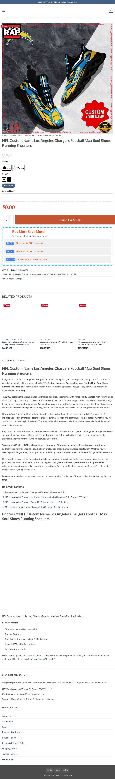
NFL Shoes (29, 135)
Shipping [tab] (21, 360)
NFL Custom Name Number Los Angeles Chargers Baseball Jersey (36, 507)
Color (5, 174)
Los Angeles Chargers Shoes (49, 135)
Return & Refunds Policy (14, 743)
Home (4, 135)
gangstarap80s (41, 659)
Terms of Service (10, 753)
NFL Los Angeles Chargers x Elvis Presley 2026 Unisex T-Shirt (92, 343)
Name (69, 274)
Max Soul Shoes (60, 274)
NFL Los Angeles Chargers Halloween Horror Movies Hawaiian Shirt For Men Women (46, 497)
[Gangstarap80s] (57, 10)
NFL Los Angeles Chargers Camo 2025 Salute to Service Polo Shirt (36, 502)
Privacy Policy (9, 737)
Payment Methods (11, 732)
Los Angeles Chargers (20, 274)
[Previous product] (9, 155)
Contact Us (7, 721)
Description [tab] (8, 360)
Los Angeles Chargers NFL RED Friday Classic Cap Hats (56, 343)
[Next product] (4, 155)
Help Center (8, 759)
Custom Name (8, 191)
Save (6, 26)
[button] (3, 10)
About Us (6, 715)
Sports (13, 135)
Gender (5, 161)
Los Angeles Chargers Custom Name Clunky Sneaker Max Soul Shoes (18, 343)
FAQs (5, 726)
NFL (20, 135)
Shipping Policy (9, 748)
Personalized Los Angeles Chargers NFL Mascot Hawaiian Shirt (35, 492)
